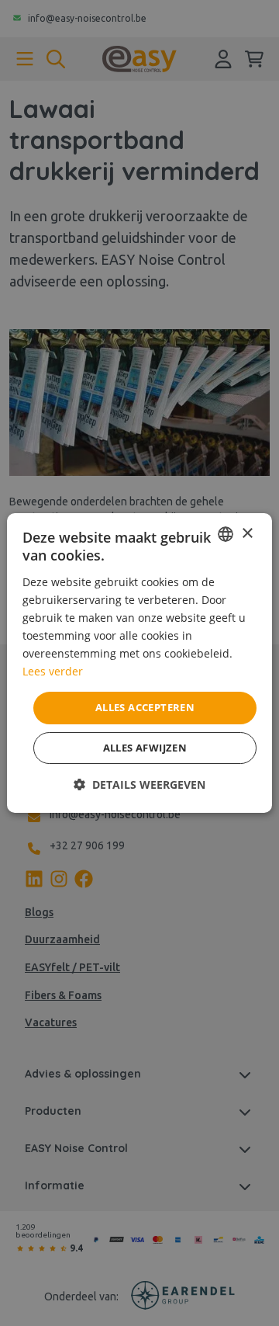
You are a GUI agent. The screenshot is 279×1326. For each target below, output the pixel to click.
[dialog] (139, 663)
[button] (139, 784)
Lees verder (52, 671)
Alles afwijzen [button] (145, 748)
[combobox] (225, 534)
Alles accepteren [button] (145, 707)
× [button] (247, 534)
